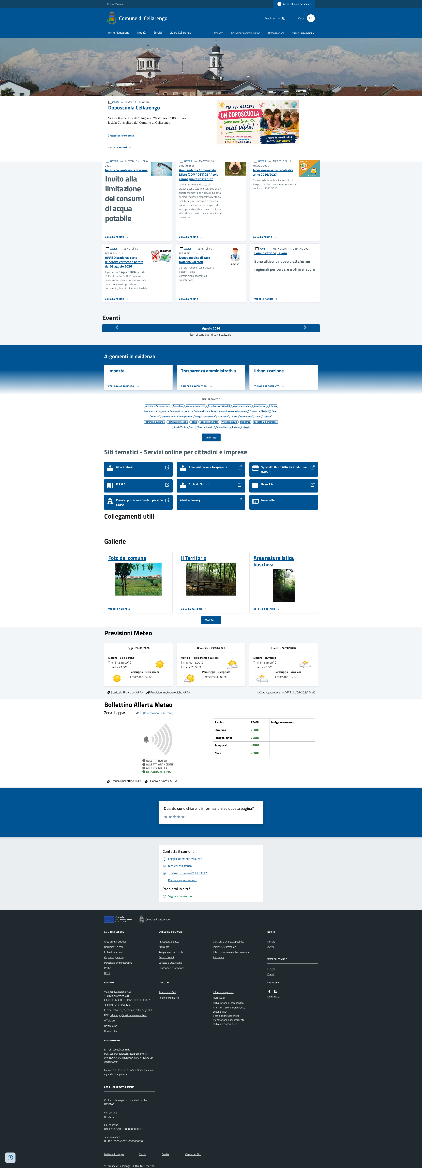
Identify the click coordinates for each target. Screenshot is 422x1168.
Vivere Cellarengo (180, 32)
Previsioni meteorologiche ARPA (170, 692)
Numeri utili (110, 1031)
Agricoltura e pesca (169, 941)
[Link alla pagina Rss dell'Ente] (275, 992)
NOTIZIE (114, 161)
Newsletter (273, 996)
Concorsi (254, 411)
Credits (165, 1154)
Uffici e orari (110, 1026)
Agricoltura (178, 405)
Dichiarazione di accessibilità (228, 1003)
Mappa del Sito (193, 1154)
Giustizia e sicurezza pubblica (228, 941)
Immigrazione (185, 416)
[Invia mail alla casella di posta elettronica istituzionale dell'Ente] (132, 1010)
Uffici (107, 973)
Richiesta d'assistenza (225, 1024)
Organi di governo (113, 957)
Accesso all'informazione (157, 405)
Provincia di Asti (167, 992)
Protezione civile (229, 421)
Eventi (270, 974)
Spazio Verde (179, 427)
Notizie (271, 941)
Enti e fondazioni (113, 952)
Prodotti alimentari (209, 421)
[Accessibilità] (10, 1157)
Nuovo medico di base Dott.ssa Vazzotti (194, 259)
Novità (141, 32)
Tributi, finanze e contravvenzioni (231, 952)
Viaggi (246, 427)
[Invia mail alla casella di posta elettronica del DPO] (121, 1050)
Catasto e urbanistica (170, 963)
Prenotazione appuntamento (228, 1020)
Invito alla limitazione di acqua (126, 170)
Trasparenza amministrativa (245, 33)
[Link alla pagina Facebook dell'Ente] (269, 992)
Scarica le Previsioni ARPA (126, 692)
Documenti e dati (113, 947)
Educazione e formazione (172, 968)
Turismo (236, 427)
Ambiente (164, 947)
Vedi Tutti (211, 437)
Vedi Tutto (211, 620)
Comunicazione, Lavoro (270, 253)
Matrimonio (246, 416)
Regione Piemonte (116, 4)
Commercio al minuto (180, 411)
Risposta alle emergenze (265, 421)
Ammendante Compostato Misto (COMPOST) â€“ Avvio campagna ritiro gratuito (198, 174)
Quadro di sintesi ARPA (162, 781)
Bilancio (273, 405)
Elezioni (265, 411)
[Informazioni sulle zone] (158, 713)
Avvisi (270, 947)
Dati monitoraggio (114, 1154)
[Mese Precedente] (117, 327)
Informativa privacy (223, 992)
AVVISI (115, 102)
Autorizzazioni (166, 957)
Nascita (267, 416)
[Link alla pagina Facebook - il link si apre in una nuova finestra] (279, 18)
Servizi (157, 32)
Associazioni (260, 405)
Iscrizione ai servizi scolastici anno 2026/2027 (273, 172)
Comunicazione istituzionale (233, 411)
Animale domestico (195, 405)
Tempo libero (222, 427)
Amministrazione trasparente (229, 1007)
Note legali (219, 998)
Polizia (194, 421)
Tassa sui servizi (205, 427)
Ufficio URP (110, 1020)
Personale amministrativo (118, 963)
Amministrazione (118, 32)
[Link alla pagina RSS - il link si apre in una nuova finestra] (283, 18)
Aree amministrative (115, 941)
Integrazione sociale (205, 416)
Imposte (218, 33)
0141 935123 (122, 1005)
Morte (257, 416)
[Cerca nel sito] (309, 18)
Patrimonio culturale (155, 421)
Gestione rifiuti (169, 416)
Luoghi (271, 969)
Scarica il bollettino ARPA (126, 781)
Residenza (245, 421)
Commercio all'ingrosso (155, 411)
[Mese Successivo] (305, 327)
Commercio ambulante (205, 411)
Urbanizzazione (276, 33)
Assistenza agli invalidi (219, 405)
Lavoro (234, 416)
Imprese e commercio (224, 947)
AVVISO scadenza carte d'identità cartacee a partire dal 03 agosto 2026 (124, 262)
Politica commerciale (178, 421)
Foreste (155, 416)
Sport (192, 427)
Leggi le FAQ (220, 1012)
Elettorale (218, 957)
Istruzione (223, 416)
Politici (107, 968)
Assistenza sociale (242, 405)
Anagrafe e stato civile (171, 952)
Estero (274, 411)
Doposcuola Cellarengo (134, 107)
